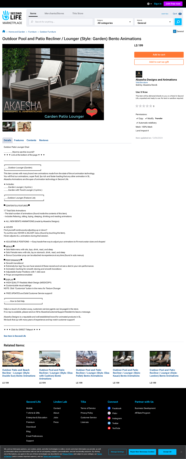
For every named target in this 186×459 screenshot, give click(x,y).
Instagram (117, 418)
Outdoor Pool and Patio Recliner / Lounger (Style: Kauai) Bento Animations (127, 373)
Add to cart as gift (159, 62)
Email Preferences (34, 436)
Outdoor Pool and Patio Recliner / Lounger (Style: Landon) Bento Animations (164, 373)
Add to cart (159, 54)
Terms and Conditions (51, 456)
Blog (28, 431)
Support (30, 441)
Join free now (173, 3)
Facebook (116, 408)
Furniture (32, 32)
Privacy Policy (87, 413)
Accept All (167, 452)
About (56, 413)
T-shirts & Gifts (33, 413)
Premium (30, 422)
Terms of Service (88, 408)
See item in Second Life (15, 336)
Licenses (85, 422)
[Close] (181, 452)
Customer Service (88, 417)
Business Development (145, 408)
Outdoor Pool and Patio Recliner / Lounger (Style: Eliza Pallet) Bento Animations (92, 373)
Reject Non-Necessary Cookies (142, 452)
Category (100, 20)
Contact (57, 408)
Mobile (29, 408)
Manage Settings (117, 452)
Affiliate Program (142, 413)
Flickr (114, 413)
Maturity (139, 20)
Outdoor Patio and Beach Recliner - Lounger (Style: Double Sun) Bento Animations (18, 373)
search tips (164, 14)
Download (31, 427)
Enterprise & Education (36, 417)
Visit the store (142, 82)
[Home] (3, 32)
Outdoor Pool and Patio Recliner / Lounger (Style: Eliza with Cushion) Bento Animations (56, 374)
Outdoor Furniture (48, 32)
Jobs (55, 417)
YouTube (116, 428)
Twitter (115, 423)
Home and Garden (17, 32)
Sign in (157, 3)
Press (56, 422)
